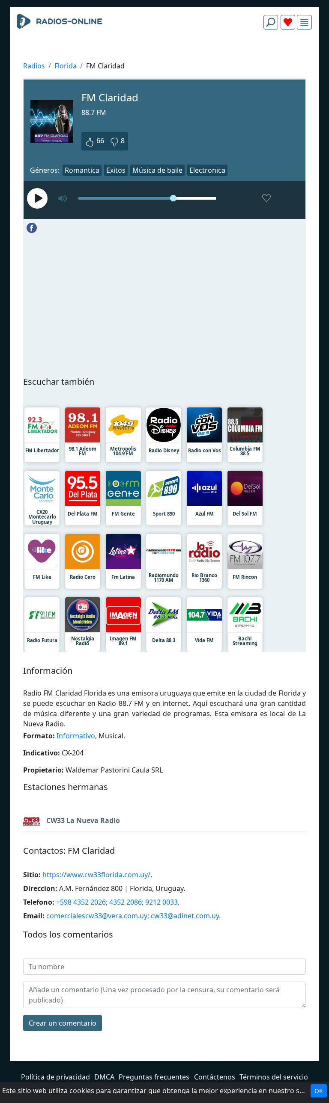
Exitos (116, 170)
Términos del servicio (273, 1077)
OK (318, 1091)
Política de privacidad (55, 1077)
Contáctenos (214, 1077)
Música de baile (157, 170)
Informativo (76, 735)
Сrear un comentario (62, 1023)
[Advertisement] (164, 56)
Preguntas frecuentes (154, 1077)
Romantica (82, 170)
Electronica (207, 170)
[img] (304, 22)
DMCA (104, 1077)
